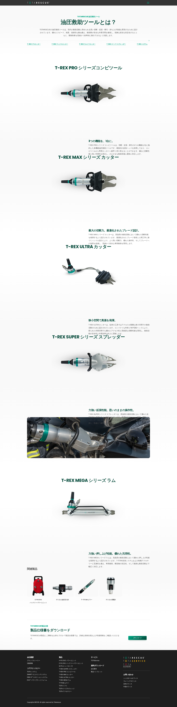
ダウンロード (137, 638)
